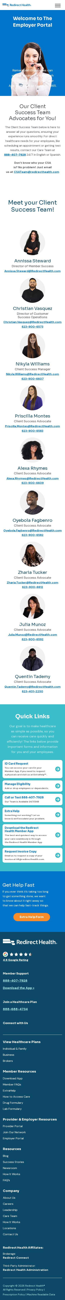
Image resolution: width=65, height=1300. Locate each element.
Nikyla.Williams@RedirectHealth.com (32, 374)
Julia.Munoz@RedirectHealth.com (32, 634)
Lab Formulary (12, 1109)
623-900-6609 (32, 483)
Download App (13, 1078)
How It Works (11, 1174)
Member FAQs (12, 1084)
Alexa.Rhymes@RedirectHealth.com (32, 478)
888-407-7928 (15, 981)
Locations (9, 1228)
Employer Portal (13, 1138)
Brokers (8, 1061)
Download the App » (18, 988)
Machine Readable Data (41, 1294)
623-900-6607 (32, 379)
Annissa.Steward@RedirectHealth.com (32, 271)
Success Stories (13, 1162)
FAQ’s (6, 1180)
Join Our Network (14, 1132)
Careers (8, 1204)
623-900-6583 (32, 431)
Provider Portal (13, 1126)
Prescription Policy (14, 1294)
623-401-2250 (32, 691)
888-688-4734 (15, 1009)
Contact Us (10, 1234)
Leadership (10, 1210)
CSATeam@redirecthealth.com (36, 172)
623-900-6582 (33, 535)
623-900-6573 (32, 327)
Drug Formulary (13, 1103)
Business (8, 1055)
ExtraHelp (9, 1090)
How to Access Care (16, 1097)
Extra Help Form (32, 917)
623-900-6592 (33, 639)
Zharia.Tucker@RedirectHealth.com (32, 582)
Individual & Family (15, 1049)
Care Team (10, 1216)
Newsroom (10, 1168)
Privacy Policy (35, 1289)
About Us (9, 1198)
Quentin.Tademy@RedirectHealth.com (33, 687)
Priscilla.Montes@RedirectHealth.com (32, 426)
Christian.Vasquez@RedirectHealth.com (32, 322)
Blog (5, 1156)
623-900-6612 (32, 587)
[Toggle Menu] (58, 5)
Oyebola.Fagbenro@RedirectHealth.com (32, 530)
